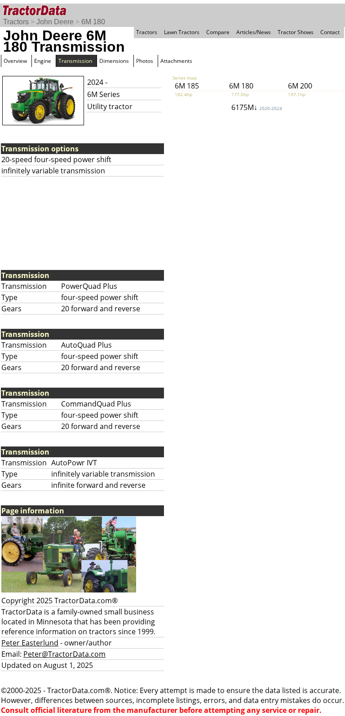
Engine (42, 61)
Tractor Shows (296, 32)
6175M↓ (256, 107)
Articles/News (253, 32)
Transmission (75, 61)
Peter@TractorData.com (64, 654)
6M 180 (93, 22)
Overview (15, 61)
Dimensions (114, 61)
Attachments (176, 61)
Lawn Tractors (181, 32)
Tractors (16, 22)
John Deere (55, 22)
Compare (218, 32)
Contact (330, 32)
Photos (144, 61)
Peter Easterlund (29, 643)
